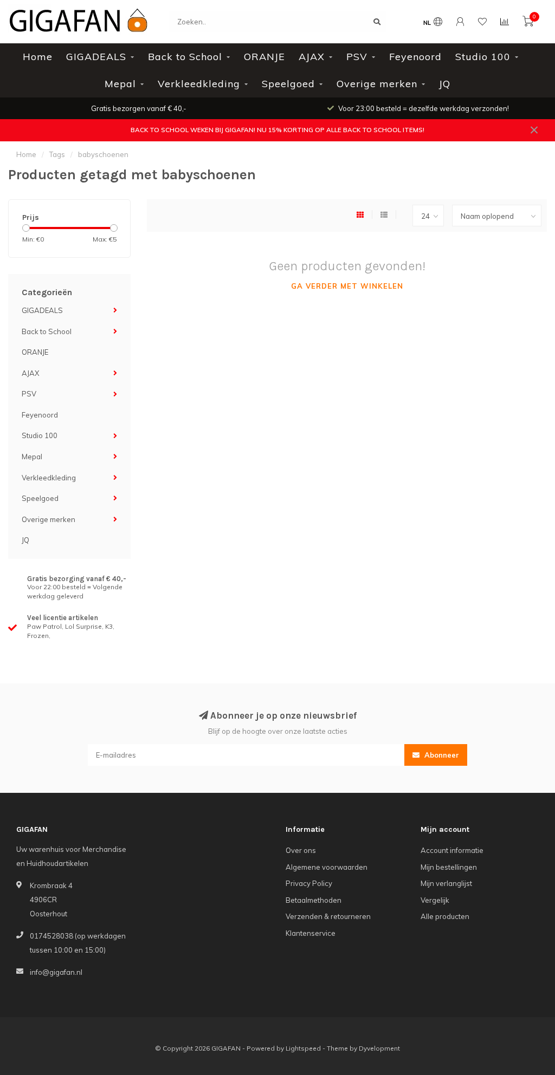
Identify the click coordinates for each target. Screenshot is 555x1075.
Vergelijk (435, 900)
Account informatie (452, 850)
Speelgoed (288, 83)
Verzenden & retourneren (328, 916)
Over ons (301, 850)
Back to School (185, 56)
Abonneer (440, 755)
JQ (444, 83)
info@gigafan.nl (56, 972)
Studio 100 (483, 56)
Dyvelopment (379, 1048)
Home (38, 56)
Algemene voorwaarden (326, 867)
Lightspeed (303, 1048)
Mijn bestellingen (449, 867)
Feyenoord (415, 56)
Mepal (120, 83)
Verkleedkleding (199, 83)
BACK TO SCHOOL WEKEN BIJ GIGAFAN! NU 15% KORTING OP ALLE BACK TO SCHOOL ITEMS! (277, 130)
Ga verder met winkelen (347, 286)
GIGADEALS (96, 56)
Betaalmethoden (313, 900)
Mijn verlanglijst (446, 883)
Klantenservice (310, 933)
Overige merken (377, 83)
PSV (356, 56)
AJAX (312, 56)
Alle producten (445, 916)
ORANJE (264, 56)
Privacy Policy (309, 883)
